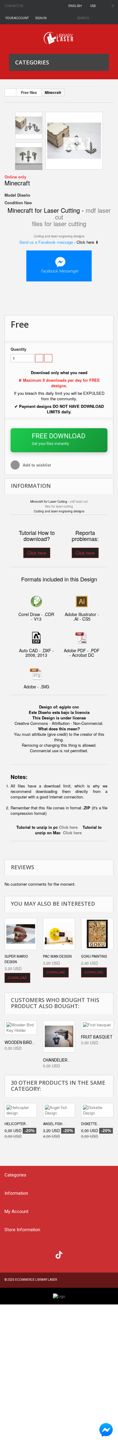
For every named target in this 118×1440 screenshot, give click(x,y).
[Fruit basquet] (97, 1024)
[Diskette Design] (97, 1110)
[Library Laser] (59, 38)
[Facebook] (10, 1254)
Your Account (17, 18)
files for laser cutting (59, 223)
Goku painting (94, 956)
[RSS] (34, 1254)
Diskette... (90, 1124)
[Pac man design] (59, 934)
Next (28, 166)
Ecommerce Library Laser (36, 1279)
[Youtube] (47, 1254)
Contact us (14, 6)
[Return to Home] (10, 92)
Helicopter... (16, 1124)
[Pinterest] (71, 1254)
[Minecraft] (74, 141)
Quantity (18, 349)
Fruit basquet (97, 1037)
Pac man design (57, 956)
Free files (29, 92)
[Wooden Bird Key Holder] (21, 1027)
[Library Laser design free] (59, 1296)
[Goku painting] (97, 934)
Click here (36, 553)
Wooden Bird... (19, 1042)
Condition (14, 202)
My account (16, 1211)
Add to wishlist (36, 465)
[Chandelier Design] (59, 1036)
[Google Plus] (59, 1255)
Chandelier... (56, 1060)
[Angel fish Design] (59, 1110)
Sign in (41, 18)
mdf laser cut (79, 501)
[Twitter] (22, 1254)
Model (10, 195)
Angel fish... (54, 1124)
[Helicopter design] (21, 1110)
